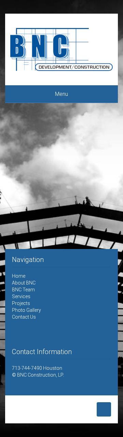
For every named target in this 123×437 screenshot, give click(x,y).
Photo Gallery (26, 310)
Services (21, 296)
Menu (61, 94)
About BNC (24, 283)
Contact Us (24, 317)
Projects (21, 303)
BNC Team (23, 289)
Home (18, 276)
